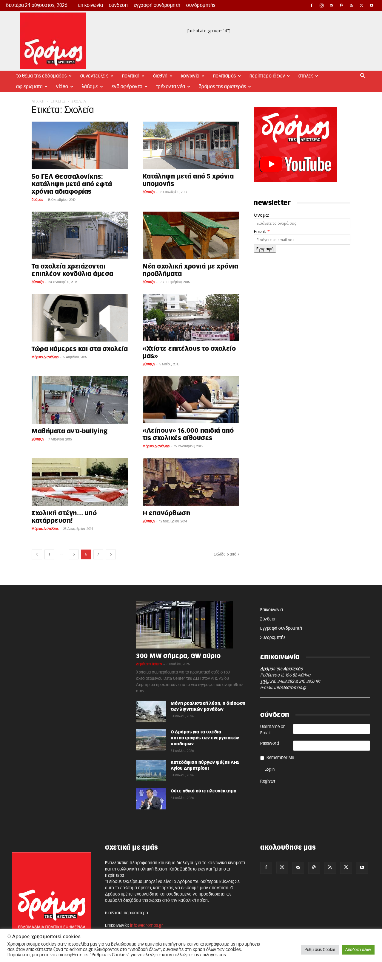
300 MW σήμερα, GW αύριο (178, 656)
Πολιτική (131, 76)
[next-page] (111, 554)
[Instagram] (321, 5)
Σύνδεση (118, 5)
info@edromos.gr (290, 688)
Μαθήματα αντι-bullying (69, 431)
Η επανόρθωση (166, 513)
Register (267, 781)
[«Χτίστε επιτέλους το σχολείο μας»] (191, 317)
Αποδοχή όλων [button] (358, 950)
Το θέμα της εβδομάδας (41, 76)
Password (269, 743)
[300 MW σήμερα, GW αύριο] (191, 624)
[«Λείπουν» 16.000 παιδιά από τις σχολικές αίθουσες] (191, 399)
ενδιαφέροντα (127, 86)
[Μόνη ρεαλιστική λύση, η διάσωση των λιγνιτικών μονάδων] (151, 711)
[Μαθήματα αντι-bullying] (80, 400)
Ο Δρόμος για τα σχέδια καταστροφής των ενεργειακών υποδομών (205, 738)
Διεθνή (160, 76)
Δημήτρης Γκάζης (149, 664)
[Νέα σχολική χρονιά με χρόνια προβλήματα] (191, 235)
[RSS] (351, 5)
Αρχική (38, 101)
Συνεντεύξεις (94, 76)
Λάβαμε (90, 86)
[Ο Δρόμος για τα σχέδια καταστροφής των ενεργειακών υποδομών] (151, 739)
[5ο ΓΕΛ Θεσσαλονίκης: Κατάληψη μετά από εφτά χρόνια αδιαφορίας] (80, 145)
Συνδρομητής (200, 5)
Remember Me (280, 758)
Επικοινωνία (90, 5)
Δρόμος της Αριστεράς (222, 86)
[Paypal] (341, 5)
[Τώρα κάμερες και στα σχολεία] (80, 318)
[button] (363, 76)
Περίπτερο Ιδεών (267, 76)
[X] (361, 5)
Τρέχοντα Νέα (170, 86)
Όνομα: (261, 215)
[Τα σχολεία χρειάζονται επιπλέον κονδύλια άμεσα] (80, 235)
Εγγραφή (265, 249)
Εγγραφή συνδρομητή (157, 5)
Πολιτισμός (224, 76)
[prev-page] (37, 554)
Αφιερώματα (29, 86)
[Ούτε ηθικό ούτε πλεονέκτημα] (151, 798)
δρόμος (37, 199)
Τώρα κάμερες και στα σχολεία (80, 349)
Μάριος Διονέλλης (45, 357)
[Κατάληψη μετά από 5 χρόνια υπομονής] (191, 145)
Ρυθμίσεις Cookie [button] (320, 950)
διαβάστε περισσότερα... (128, 913)
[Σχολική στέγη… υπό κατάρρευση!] (80, 482)
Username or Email (272, 730)
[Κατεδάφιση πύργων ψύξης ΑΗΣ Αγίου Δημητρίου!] (151, 770)
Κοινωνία (190, 76)
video (62, 86)
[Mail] (331, 5)
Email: (262, 231)
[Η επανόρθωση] (191, 482)
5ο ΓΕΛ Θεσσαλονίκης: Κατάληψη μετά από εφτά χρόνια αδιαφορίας (72, 184)
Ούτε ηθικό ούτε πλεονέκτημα (204, 791)
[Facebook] (311, 5)
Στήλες (305, 76)
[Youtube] (371, 5)
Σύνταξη (149, 192)
